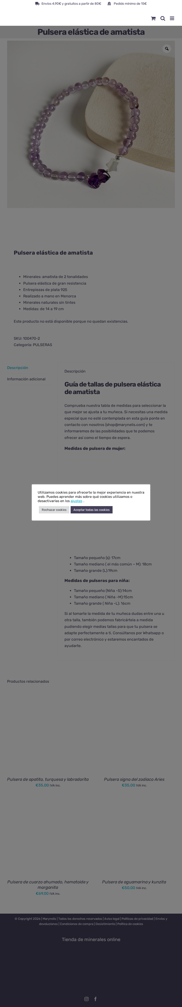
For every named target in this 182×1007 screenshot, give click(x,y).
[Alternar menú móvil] (172, 18)
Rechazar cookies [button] (54, 510)
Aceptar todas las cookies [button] (91, 510)
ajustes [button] (76, 501)
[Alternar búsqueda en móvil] (162, 18)
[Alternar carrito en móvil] (153, 18)
